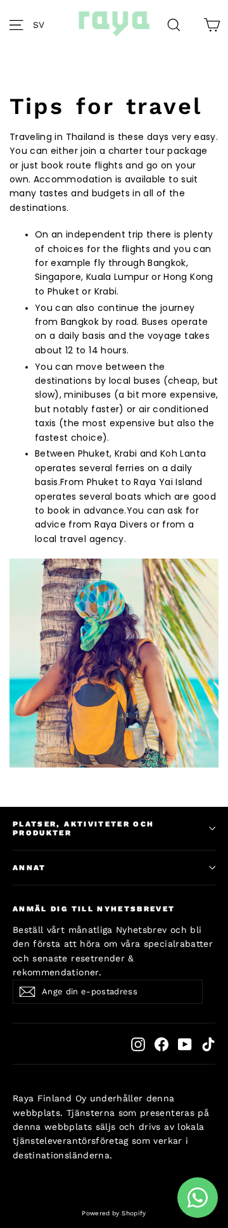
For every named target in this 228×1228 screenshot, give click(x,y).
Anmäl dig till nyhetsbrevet (94, 908)
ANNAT (29, 867)
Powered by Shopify (114, 1213)
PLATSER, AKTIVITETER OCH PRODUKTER (83, 828)
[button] (42, 24)
